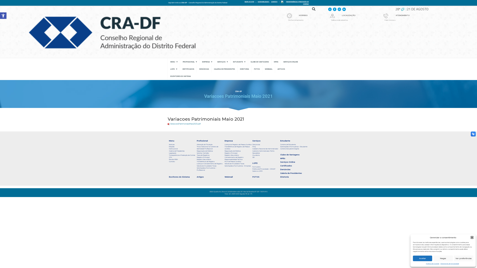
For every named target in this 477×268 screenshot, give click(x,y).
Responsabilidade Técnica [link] (233, 159)
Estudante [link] (238, 62)
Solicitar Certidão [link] (203, 153)
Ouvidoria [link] (256, 155)
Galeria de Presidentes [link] (224, 69)
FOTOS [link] (257, 69)
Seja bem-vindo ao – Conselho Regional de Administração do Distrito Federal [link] (197, 3)
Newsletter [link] (256, 153)
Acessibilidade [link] (263, 2)
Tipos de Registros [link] (203, 155)
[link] (3, 15)
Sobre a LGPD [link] (257, 171)
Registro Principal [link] (203, 157)
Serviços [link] (221, 62)
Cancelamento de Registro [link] (234, 157)
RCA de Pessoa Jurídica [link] (233, 161)
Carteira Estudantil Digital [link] (289, 149)
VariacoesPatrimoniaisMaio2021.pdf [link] (185, 124)
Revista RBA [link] (173, 159)
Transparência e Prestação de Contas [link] (182, 155)
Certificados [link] (188, 69)
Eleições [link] (171, 147)
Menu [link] (172, 62)
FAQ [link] (254, 147)
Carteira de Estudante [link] (288, 144)
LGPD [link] (172, 69)
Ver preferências (464, 258)
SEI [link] (253, 157)
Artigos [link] (281, 69)
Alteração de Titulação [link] (205, 144)
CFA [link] (170, 157)
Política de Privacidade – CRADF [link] (263, 169)
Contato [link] (172, 161)
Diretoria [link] (244, 69)
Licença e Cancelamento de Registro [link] (209, 164)
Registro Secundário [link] (204, 159)
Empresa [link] (206, 62)
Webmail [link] (268, 69)
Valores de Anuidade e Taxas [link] (206, 166)
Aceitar (422, 258)
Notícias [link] (172, 144)
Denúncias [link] (204, 69)
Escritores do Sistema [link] (180, 76)
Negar (443, 258)
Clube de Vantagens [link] (260, 62)
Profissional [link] (189, 62)
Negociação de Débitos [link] (205, 151)
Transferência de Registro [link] (206, 161)
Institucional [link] (173, 149)
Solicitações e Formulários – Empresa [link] (238, 166)
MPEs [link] (276, 62)
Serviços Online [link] (290, 62)
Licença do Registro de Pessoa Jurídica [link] (238, 144)
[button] (472, 237)
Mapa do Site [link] (249, 2)
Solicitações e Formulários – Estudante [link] (293, 147)
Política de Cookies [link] (432, 264)
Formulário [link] (256, 167)
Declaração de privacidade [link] (449, 264)
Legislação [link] (172, 153)
